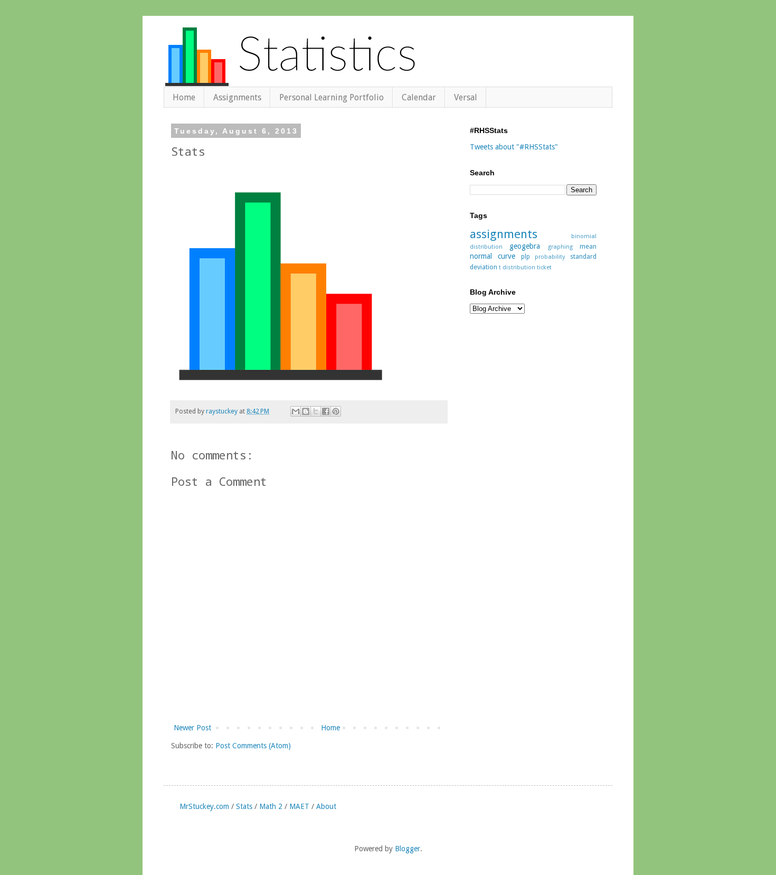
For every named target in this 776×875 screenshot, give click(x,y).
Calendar (419, 97)
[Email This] (295, 411)
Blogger (407, 848)
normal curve (492, 256)
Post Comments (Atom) (253, 745)
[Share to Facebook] (325, 411)
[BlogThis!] (305, 411)
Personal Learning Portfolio (331, 97)
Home (184, 97)
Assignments (237, 97)
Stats (244, 806)
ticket (544, 267)
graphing (560, 246)
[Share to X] (315, 411)
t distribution (517, 267)
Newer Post (192, 727)
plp (525, 256)
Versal (465, 97)
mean (588, 246)
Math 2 (270, 806)
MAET (299, 806)
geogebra (524, 246)
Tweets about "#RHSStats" (514, 147)
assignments (503, 234)
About (326, 806)
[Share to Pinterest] (335, 411)
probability (550, 256)
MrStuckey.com (204, 806)
